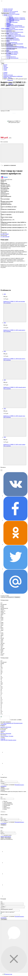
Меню (3, 725)
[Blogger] (14, 884)
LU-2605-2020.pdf (5, 236)
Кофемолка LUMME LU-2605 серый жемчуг (14, 330)
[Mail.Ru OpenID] (14, 862)
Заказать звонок (12, 740)
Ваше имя (3, 819)
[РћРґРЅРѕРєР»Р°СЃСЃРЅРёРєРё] (15, 544)
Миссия (11, 17)
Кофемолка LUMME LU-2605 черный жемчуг (14, 387)
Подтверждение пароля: (7, 909)
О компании (9, 15)
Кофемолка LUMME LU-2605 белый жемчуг (14, 358)
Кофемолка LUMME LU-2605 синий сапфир (14, 444)
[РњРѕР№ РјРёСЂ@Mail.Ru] (15, 593)
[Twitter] (15, 569)
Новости (11, 18)
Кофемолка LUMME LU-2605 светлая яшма (14, 301)
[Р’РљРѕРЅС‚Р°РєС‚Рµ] (15, 495)
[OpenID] (14, 896)
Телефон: (3, 906)
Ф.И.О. (2, 781)
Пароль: (3, 907)
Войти (10, 77)
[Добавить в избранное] (14, 312)
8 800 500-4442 (4, 740)
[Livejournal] (14, 851)
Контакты (11, 19)
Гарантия (11, 20)
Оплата (2, 736)
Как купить (4, 728)
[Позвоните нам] (7, 974)
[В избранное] (12, 153)
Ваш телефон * (4, 820)
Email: (2, 904)
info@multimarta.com (8, 723)
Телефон (3, 783)
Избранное (9, 81)
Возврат (6, 736)
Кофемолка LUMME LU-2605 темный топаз (14, 416)
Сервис (8, 23)
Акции (8, 26)
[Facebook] (15, 520)
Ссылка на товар (5, 595)
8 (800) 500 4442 (5, 28)
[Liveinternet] (14, 873)
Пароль (2, 833)
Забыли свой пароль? (6, 836)
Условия (4, 729)
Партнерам (8, 727)
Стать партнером (13, 22)
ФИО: (2, 903)
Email (2, 832)
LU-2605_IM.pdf (5, 234)
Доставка (8, 24)
